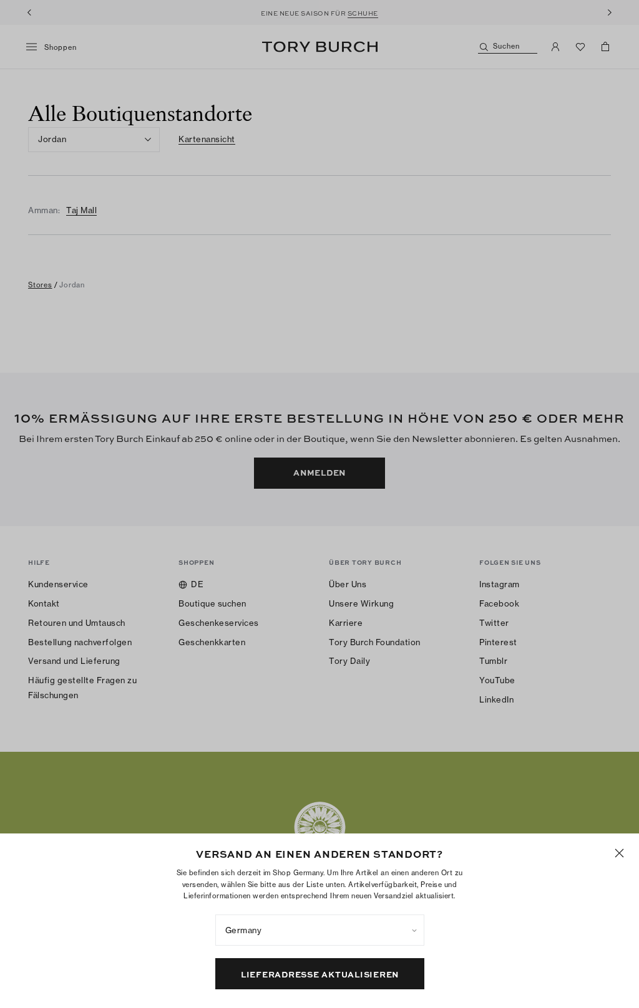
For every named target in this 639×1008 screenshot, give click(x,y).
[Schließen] (619, 853)
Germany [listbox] (243, 930)
